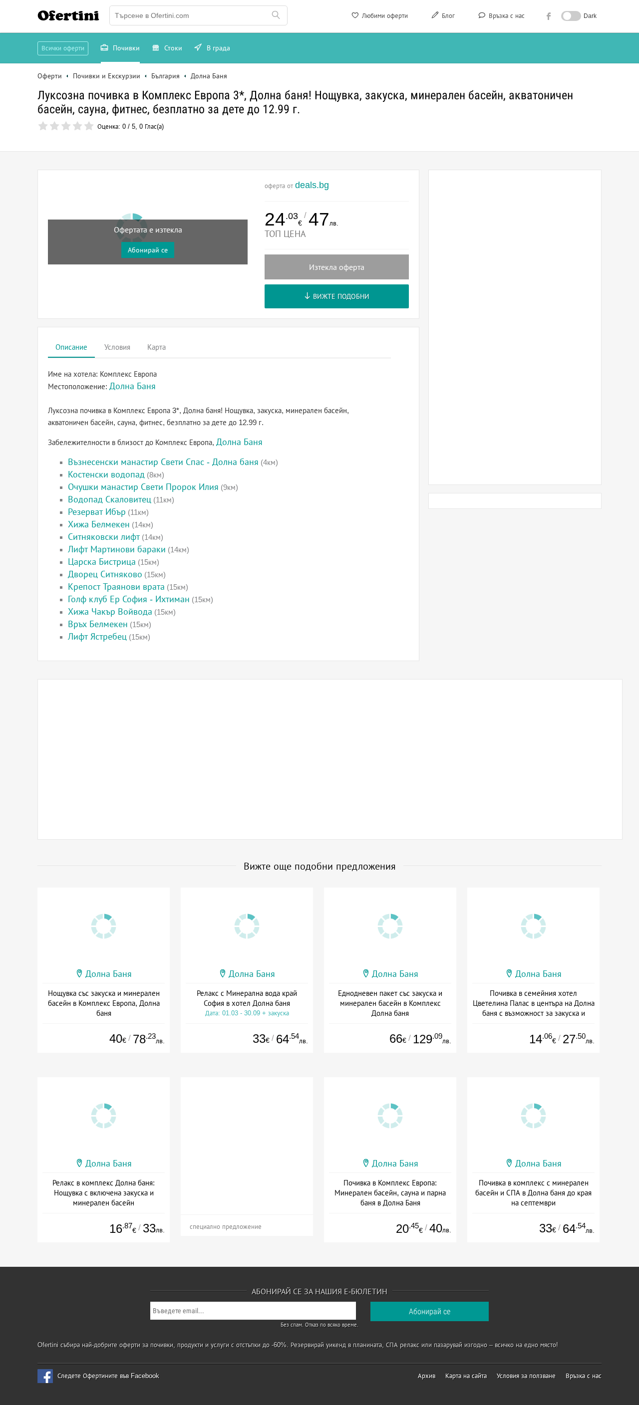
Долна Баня (239, 442)
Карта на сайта (466, 1376)
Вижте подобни (340, 296)
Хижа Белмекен (99, 524)
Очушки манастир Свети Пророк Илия (143, 487)
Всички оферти (62, 48)
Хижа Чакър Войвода (110, 612)
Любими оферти (384, 15)
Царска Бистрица (102, 562)
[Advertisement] (515, 327)
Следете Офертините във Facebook (108, 1376)
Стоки (172, 48)
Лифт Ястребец (97, 637)
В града (217, 48)
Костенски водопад (106, 474)
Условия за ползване (526, 1376)
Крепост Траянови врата (116, 587)
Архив (426, 1376)
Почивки (125, 48)
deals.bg (312, 185)
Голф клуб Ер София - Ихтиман (129, 599)
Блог (447, 15)
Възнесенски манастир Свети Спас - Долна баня (163, 462)
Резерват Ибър (97, 512)
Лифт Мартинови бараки (117, 549)
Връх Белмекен (98, 624)
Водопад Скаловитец (109, 499)
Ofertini (68, 15)
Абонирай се (148, 250)
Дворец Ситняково (105, 574)
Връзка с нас (506, 15)
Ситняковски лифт (104, 537)
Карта (156, 347)
